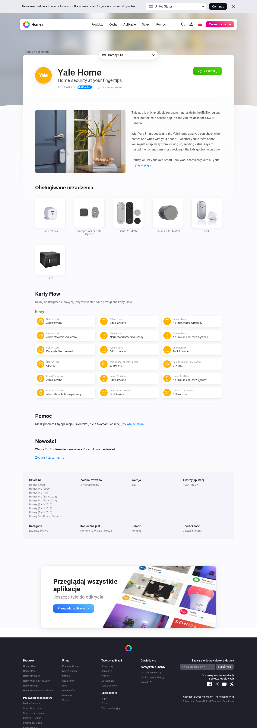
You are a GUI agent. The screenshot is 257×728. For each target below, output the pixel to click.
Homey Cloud (30, 666)
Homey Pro (29, 671)
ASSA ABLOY (190, 484)
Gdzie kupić (68, 680)
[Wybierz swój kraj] (199, 24)
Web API (106, 675)
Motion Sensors (31, 703)
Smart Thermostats (33, 713)
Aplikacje (129, 24)
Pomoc (161, 24)
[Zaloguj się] (191, 24)
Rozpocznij (107, 666)
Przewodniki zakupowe (37, 697)
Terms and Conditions (222, 701)
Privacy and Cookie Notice (196, 701)
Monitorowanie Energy (152, 677)
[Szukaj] (183, 24)
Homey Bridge (30, 685)
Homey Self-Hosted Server (37, 680)
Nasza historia (70, 671)
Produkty (97, 24)
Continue (218, 6)
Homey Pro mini (31, 675)
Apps (28, 52)
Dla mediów (68, 690)
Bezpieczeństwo (38, 530)
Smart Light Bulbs (32, 722)
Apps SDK (106, 671)
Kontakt (66, 700)
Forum (104, 703)
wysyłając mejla (133, 424)
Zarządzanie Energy (151, 672)
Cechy (113, 24)
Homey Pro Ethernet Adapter (38, 690)
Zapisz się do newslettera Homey (213, 660)
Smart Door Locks (32, 708)
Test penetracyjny (110, 708)
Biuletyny (67, 695)
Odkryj (146, 24)
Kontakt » (137, 530)
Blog (64, 685)
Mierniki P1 (146, 682)
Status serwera (109, 685)
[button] (176, 6)
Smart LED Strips (32, 718)
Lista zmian (107, 680)
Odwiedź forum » (192, 530)
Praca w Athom (70, 666)
